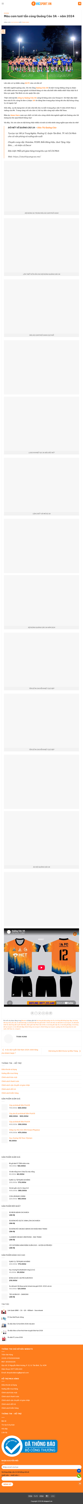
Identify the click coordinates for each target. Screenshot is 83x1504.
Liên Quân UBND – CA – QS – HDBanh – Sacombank (25, 1310)
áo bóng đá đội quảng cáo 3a (46, 1020)
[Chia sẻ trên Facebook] (36, 1013)
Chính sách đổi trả (9, 1089)
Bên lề (4, 1421)
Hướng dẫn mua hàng (10, 1073)
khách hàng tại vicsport (48, 1027)
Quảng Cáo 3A (42, 88)
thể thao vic (10, 1029)
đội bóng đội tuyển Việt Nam (17, 1025)
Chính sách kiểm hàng (10, 1093)
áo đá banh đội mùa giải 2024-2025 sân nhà (41, 1022)
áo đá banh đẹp (22, 1022)
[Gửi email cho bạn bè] (43, 1013)
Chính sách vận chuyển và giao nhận (16, 1085)
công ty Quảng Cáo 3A (27, 98)
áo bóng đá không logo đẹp (63, 1020)
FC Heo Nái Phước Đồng (16, 1317)
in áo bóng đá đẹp (65, 1025)
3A (34, 100)
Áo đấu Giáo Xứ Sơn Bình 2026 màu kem (21, 1324)
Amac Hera (15, 115)
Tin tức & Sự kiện (8, 1425)
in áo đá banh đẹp (18, 1027)
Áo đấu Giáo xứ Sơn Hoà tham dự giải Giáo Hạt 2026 (25, 1331)
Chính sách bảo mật (9, 1077)
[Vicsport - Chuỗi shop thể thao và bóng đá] (41, 3)
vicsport (17, 1029)
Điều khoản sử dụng (9, 1069)
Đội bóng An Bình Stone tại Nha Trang (63, 1051)
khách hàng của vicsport (32, 1027)
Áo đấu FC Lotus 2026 (15, 1337)
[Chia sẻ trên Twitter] (39, 1013)
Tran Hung (25, 22)
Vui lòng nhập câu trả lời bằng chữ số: (15, 1472)
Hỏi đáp (5, 1429)
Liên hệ (4, 1433)
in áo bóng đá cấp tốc (53, 1025)
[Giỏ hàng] (79, 3)
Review (6, 13)
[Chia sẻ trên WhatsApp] (32, 1013)
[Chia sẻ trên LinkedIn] (50, 1013)
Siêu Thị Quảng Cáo (46, 127)
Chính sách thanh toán (10, 1081)
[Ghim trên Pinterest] (47, 1013)
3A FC (27, 83)
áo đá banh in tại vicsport (63, 1022)
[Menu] (3, 3)
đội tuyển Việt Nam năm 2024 (36, 1025)
